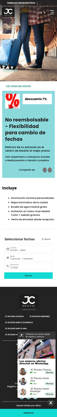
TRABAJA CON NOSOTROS (21, 2)
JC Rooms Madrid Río (16, 334)
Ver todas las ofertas (18, 86)
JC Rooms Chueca (14, 316)
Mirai (38, 405)
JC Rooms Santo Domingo (19, 322)
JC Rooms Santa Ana (16, 328)
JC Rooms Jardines (40, 316)
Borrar (47, 239)
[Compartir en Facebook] (45, 170)
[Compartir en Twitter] (50, 170)
